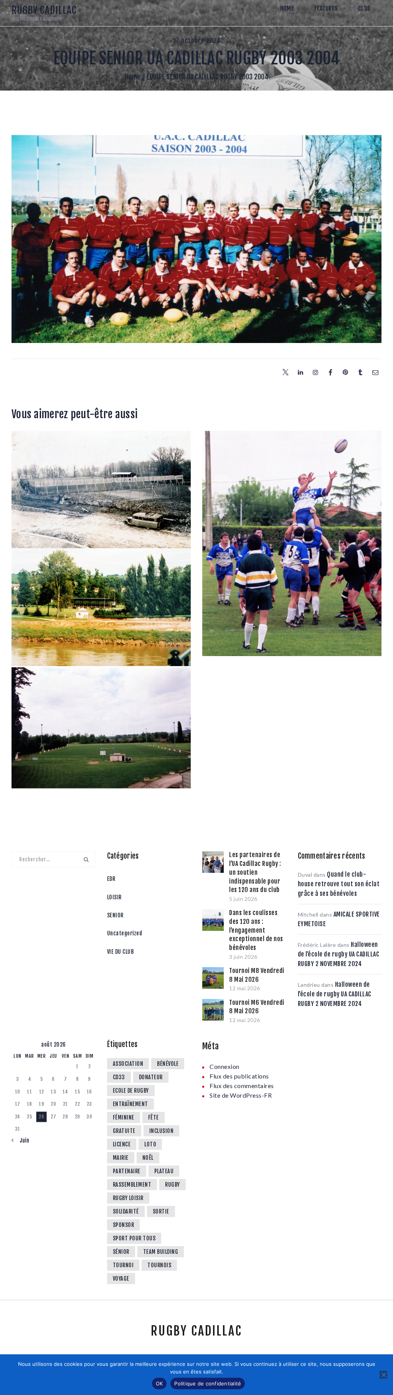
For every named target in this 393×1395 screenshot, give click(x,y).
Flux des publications (239, 1076)
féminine (123, 1117)
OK (159, 1383)
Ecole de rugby (131, 1090)
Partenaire (126, 1171)
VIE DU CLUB (120, 951)
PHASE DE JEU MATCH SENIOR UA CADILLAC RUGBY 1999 (291, 463)
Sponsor (123, 1225)
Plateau (164, 1171)
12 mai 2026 (244, 988)
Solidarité (126, 1211)
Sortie (161, 1211)
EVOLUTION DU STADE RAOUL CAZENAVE (101, 457)
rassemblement (132, 1184)
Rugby (172, 1184)
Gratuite (124, 1131)
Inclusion (161, 1131)
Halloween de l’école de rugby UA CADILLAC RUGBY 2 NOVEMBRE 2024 (339, 954)
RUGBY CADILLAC (196, 1331)
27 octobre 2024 (197, 41)
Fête (153, 1117)
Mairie (121, 1157)
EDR (111, 879)
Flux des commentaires (242, 1085)
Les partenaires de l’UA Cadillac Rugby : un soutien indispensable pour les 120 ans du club (255, 872)
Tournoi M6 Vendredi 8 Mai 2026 (256, 1007)
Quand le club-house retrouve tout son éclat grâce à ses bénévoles (339, 884)
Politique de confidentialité (207, 1383)
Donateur (151, 1077)
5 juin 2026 (243, 898)
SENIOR (115, 915)
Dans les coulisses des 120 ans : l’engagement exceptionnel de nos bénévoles (256, 930)
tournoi (123, 1265)
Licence (122, 1144)
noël (148, 1157)
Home (132, 77)
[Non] (383, 1375)
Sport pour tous (134, 1238)
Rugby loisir (128, 1198)
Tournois (159, 1265)
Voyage (121, 1278)
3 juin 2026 (243, 956)
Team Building (160, 1251)
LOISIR (114, 897)
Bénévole (167, 1063)
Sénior (121, 1251)
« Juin (22, 1140)
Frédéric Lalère (317, 945)
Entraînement (130, 1104)
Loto (150, 1144)
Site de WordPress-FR (241, 1095)
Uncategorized (124, 933)
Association (128, 1063)
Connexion (224, 1066)
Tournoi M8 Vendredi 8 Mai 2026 (256, 975)
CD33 (119, 1077)
